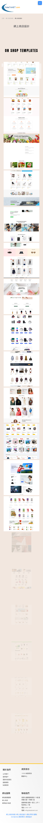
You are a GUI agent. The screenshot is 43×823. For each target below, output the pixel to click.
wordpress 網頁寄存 (18, 817)
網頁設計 (29, 817)
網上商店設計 (21, 814)
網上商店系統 (9, 18)
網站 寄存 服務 (32, 814)
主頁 (3, 18)
